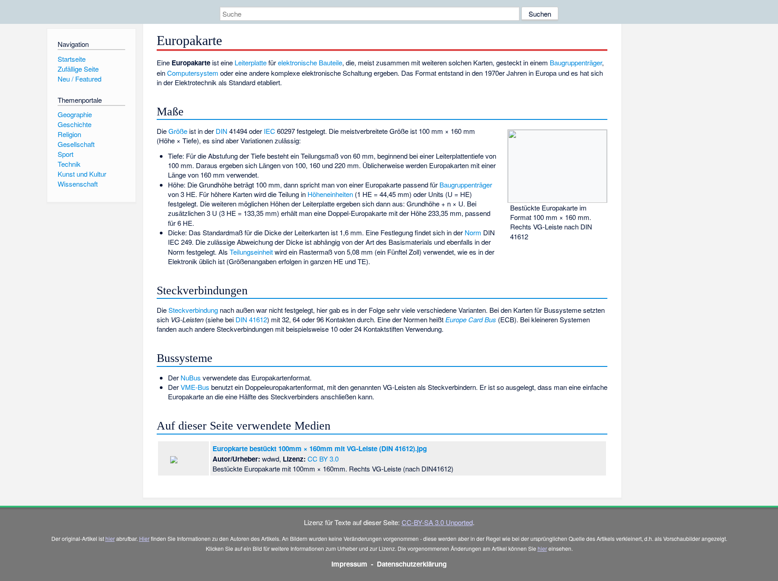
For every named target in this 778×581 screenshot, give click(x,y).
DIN (221, 131)
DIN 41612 (251, 319)
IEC (269, 131)
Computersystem (192, 73)
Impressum (349, 564)
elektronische (297, 62)
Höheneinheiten (330, 194)
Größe (177, 131)
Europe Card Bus (470, 319)
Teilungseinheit (251, 251)
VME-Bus (195, 387)
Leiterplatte (251, 62)
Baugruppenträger (576, 62)
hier (110, 538)
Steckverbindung (193, 310)
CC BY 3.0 (323, 458)
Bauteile (330, 62)
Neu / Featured (79, 78)
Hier (144, 538)
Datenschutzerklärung (412, 564)
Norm (473, 232)
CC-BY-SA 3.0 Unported (437, 522)
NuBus (191, 377)
